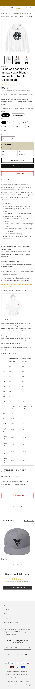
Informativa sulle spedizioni (15, 685)
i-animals (16, 671)
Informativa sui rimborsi (21, 674)
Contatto (6, 609)
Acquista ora (17, 166)
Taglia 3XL (18, 126)
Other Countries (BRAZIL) (12, 622)
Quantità (3, 134)
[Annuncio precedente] (3, 3)
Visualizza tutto (29, 520)
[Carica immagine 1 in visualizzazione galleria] (9, 60)
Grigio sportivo (18, 115)
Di (4, 605)
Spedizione (7, 618)
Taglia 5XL (6, 130)
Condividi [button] (6, 489)
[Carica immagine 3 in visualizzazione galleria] (26, 60)
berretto (4, 559)
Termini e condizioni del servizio (18, 681)
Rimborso (7, 613)
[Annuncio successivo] (31, 3)
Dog (9, 13)
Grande (23, 122)
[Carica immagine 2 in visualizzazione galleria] (17, 60)
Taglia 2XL (6, 126)
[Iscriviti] (29, 647)
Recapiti (28, 685)
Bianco (5, 115)
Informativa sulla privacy (18, 678)
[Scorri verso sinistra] (2, 60)
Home (3, 13)
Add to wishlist (16, 174)
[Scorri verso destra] (33, 60)
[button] (4, 8)
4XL (28, 126)
